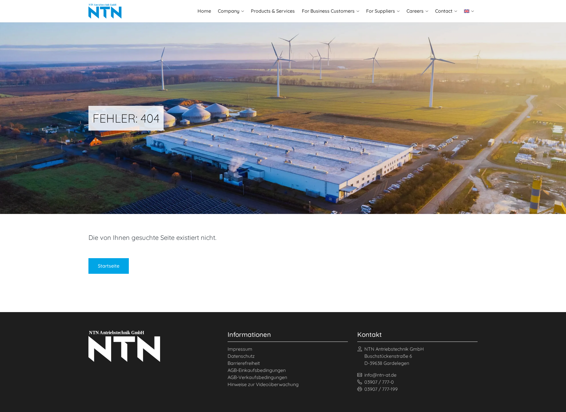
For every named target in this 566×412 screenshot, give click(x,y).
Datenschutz (241, 356)
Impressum (240, 349)
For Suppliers (380, 11)
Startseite (108, 266)
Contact (444, 11)
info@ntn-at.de (380, 375)
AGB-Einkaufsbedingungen (257, 370)
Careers (415, 11)
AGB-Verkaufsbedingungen (257, 377)
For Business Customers (328, 11)
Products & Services (273, 11)
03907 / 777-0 (379, 382)
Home (204, 11)
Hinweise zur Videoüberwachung (263, 384)
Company (228, 11)
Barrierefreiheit (244, 363)
